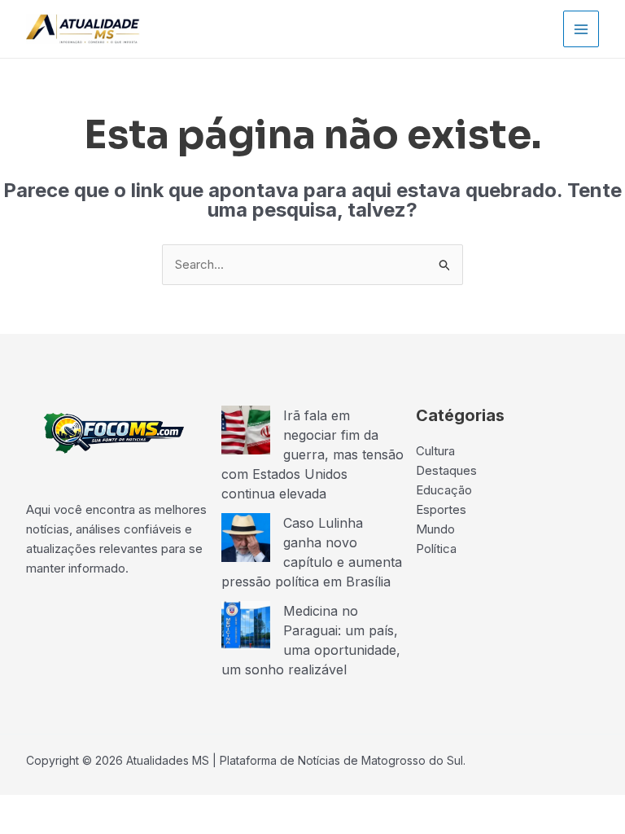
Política (436, 548)
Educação (444, 490)
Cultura (435, 451)
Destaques (446, 470)
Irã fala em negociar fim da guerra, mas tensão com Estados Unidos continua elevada (312, 454)
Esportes (441, 509)
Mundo (435, 529)
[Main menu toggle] (581, 29)
